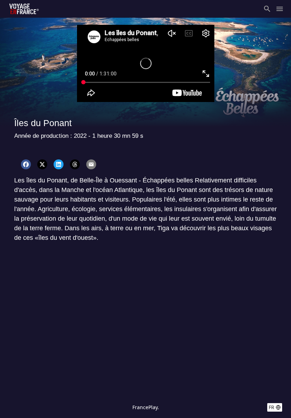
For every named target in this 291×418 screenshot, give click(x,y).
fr (271, 407)
